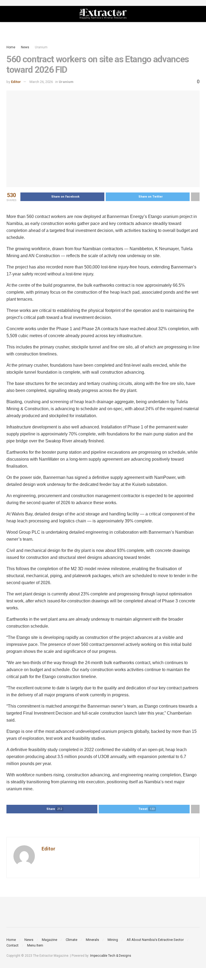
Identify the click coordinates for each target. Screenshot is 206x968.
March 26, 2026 (41, 82)
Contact (12, 945)
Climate (71, 940)
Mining (113, 940)
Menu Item (35, 945)
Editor (16, 82)
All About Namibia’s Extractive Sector (155, 940)
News (25, 47)
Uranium (41, 47)
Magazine (49, 940)
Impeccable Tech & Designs (110, 956)
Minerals (92, 940)
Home (10, 47)
